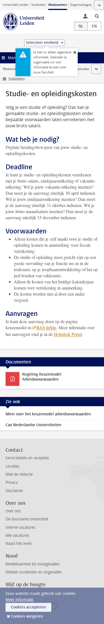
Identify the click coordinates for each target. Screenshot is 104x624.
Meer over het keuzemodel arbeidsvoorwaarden (48, 414)
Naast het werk (19, 543)
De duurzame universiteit (27, 519)
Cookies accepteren (28, 607)
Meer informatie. (20, 599)
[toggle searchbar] (96, 15)
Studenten (38, 5)
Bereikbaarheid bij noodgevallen (33, 564)
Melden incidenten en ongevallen (34, 572)
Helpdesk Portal (68, 334)
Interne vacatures (20, 527)
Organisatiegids (81, 5)
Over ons (13, 511)
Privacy (12, 482)
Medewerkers (57, 5)
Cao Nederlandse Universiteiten (33, 425)
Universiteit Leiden (15, 5)
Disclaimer (14, 490)
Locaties (12, 466)
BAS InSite (46, 327)
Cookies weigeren (27, 616)
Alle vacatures (17, 535)
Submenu (16, 79)
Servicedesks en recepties (27, 458)
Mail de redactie (19, 474)
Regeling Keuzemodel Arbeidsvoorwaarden (41, 377)
